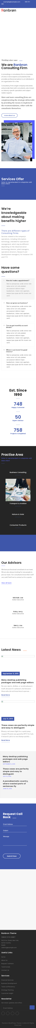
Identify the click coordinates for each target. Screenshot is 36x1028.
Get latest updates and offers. (11, 1003)
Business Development (9, 983)
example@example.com (11, 2)
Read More (5, 695)
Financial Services (7, 980)
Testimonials (5, 967)
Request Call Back (7, 964)
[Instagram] (34, 6)
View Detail (18, 490)
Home (3, 957)
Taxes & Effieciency (8, 987)
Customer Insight (7, 993)
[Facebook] (29, 6)
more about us (9, 115)
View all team (6, 583)
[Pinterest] (31, 6)
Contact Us (5, 970)
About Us (4, 960)
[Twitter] (26, 6)
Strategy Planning (7, 990)
